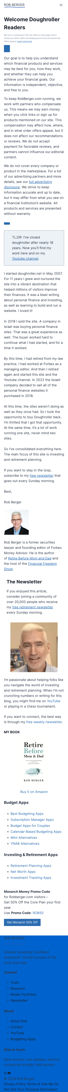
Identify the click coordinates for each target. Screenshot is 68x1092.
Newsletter (19, 1000)
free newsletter (41, 476)
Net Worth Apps (23, 872)
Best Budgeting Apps (27, 814)
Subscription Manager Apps (32, 820)
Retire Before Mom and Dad (29, 558)
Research (18, 988)
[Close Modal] (7, 48)
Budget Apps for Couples (30, 826)
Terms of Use (37, 1084)
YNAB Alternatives (25, 844)
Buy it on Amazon (34, 792)
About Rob (19, 1021)
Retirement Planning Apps (31, 866)
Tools (15, 982)
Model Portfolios (23, 994)
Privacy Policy (15, 1084)
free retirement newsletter (32, 607)
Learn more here (24, 41)
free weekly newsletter (44, 722)
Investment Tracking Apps (31, 878)
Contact (17, 1027)
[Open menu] (61, 4)
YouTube (53, 701)
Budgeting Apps (23, 1039)
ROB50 (38, 913)
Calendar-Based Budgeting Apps (36, 832)
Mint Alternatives (24, 838)
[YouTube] (9, 1073)
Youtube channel (25, 259)
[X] (5, 1073)
